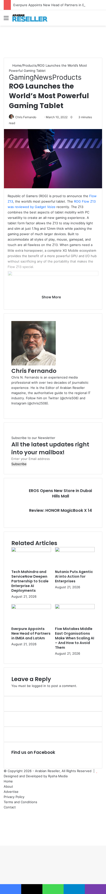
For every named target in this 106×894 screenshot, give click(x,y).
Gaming (21, 77)
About (8, 786)
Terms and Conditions (20, 802)
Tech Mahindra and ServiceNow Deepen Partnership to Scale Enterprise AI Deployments (30, 581)
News (43, 77)
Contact (10, 807)
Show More (52, 297)
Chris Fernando (25, 117)
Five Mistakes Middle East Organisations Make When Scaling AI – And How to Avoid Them (74, 638)
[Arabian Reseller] (32, 18)
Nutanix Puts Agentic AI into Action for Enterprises (74, 576)
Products (29, 65)
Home (16, 65)
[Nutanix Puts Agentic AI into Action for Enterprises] (75, 551)
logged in (39, 686)
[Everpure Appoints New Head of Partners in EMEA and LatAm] (31, 608)
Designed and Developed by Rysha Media (36, 776)
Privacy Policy (14, 797)
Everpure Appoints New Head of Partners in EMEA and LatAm (31, 633)
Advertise (11, 792)
